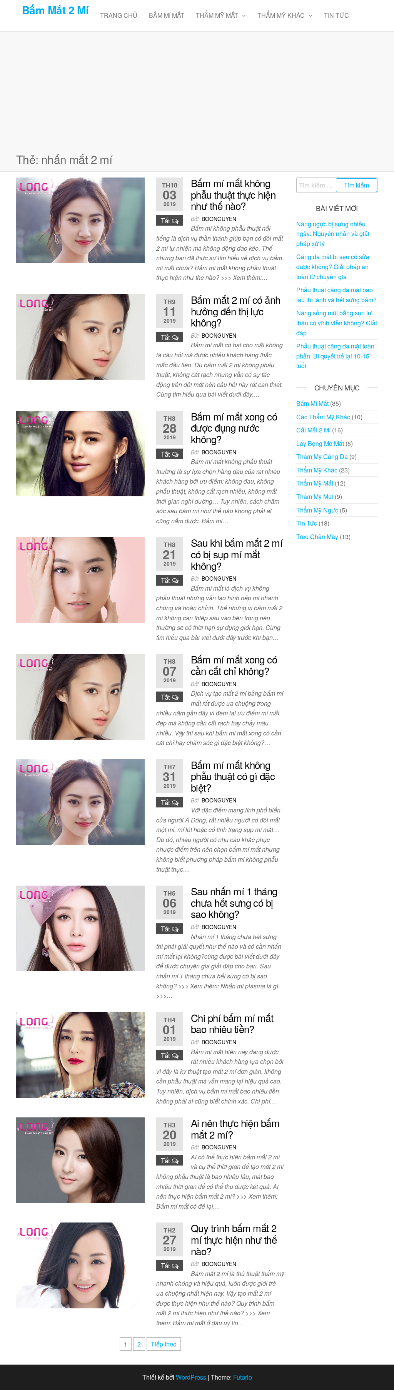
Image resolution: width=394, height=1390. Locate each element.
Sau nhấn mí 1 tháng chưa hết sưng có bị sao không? (234, 902)
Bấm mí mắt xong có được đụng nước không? (234, 427)
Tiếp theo (164, 1344)
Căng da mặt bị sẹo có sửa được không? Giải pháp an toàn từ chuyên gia (332, 266)
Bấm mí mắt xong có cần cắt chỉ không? (234, 665)
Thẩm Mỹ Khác (281, 15)
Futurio (242, 1377)
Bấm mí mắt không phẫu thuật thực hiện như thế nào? (233, 194)
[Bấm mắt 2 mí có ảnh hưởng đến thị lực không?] (80, 336)
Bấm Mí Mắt (166, 15)
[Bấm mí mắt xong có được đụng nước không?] (80, 452)
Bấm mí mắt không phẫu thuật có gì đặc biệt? (233, 775)
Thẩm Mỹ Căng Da (322, 456)
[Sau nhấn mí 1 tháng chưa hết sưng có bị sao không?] (80, 927)
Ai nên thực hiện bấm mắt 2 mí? (235, 1128)
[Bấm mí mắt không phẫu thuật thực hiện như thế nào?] (80, 219)
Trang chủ (118, 15)
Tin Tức (336, 15)
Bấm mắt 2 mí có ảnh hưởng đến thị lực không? (235, 310)
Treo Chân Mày (317, 536)
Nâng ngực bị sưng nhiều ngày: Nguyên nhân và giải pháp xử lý (332, 233)
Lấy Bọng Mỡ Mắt (320, 443)
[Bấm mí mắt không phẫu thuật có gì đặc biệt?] (80, 801)
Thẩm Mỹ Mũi (314, 496)
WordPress (191, 1377)
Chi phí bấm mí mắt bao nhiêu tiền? (232, 1023)
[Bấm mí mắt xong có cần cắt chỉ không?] (80, 696)
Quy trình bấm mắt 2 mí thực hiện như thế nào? (234, 1239)
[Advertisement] (197, 89)
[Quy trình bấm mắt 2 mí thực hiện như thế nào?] (80, 1264)
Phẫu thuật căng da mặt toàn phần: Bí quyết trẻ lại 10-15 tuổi (335, 356)
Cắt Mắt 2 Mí (313, 429)
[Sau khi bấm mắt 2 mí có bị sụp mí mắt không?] (80, 579)
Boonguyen (219, 219)
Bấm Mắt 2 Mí (55, 10)
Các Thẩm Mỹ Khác (323, 416)
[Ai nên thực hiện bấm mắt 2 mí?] (80, 1159)
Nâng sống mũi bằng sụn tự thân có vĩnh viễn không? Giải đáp (336, 322)
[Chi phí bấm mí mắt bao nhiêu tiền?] (80, 1054)
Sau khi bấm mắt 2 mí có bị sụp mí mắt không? (237, 553)
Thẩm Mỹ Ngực (317, 510)
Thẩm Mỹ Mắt (217, 15)
